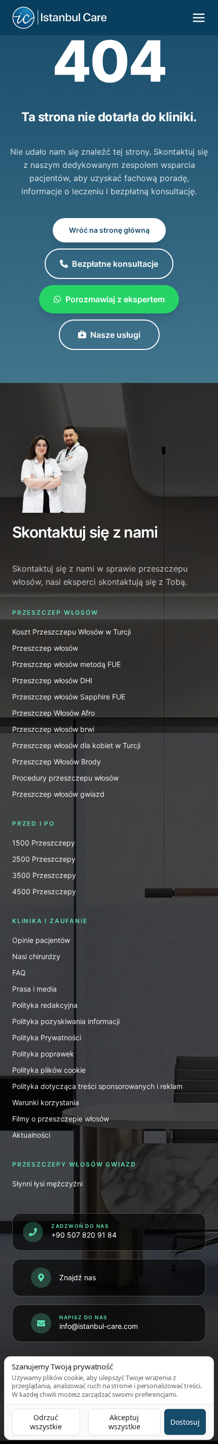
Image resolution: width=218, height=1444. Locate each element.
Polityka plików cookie (49, 1070)
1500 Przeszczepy (43, 842)
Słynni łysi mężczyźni (47, 1183)
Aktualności (31, 1135)
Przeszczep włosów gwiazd (58, 794)
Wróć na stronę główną (109, 230)
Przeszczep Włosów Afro (53, 713)
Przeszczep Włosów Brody (56, 761)
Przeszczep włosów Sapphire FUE (68, 696)
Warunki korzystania (45, 1102)
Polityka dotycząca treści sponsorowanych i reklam (97, 1086)
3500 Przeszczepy (44, 875)
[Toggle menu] (199, 18)
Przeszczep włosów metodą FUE (66, 664)
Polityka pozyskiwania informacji (66, 1021)
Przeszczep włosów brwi (53, 729)
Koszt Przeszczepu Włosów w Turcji (71, 631)
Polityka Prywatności (46, 1037)
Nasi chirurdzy (36, 956)
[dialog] (109, 1398)
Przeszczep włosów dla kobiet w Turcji (76, 745)
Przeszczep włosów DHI (52, 680)
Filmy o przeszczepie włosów (60, 1118)
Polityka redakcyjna (45, 1005)
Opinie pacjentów (41, 940)
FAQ (19, 972)
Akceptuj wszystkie (124, 1422)
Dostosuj (185, 1422)
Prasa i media (34, 988)
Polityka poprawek (43, 1053)
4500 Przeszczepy (44, 891)
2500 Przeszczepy (44, 859)
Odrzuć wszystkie (46, 1422)
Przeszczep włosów (45, 648)
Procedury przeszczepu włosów (65, 777)
